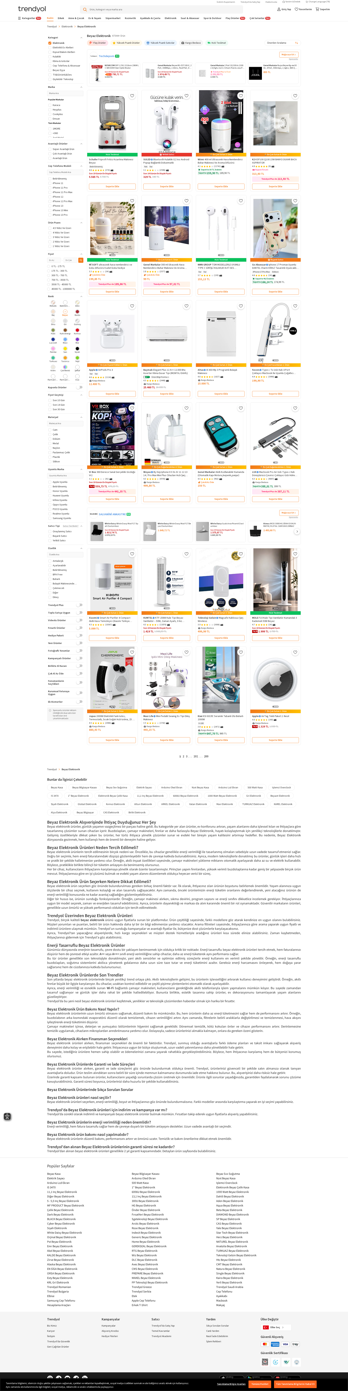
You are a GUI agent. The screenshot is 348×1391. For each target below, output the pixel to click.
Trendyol (52, 26)
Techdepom (106, 56)
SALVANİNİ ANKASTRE (112, 514)
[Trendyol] (32, 9)
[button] (146, 377)
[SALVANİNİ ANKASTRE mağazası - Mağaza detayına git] (93, 514)
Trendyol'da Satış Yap (250, 2)
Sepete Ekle (112, 186)
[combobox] (283, 43)
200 (206, 756)
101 (196, 756)
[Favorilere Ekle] (132, 95)
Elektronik (67, 26)
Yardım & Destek (292, 2)
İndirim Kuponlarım (226, 2)
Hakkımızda (271, 2)
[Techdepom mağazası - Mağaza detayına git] (93, 56)
